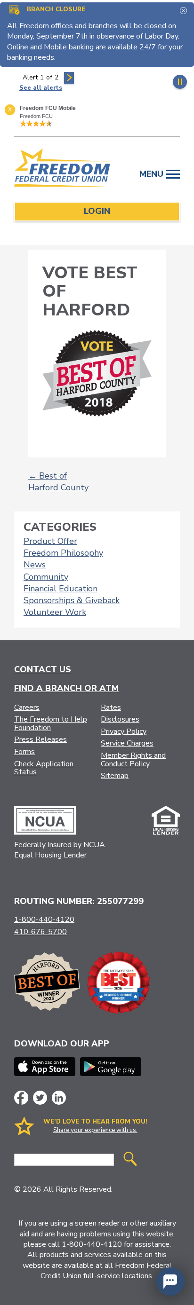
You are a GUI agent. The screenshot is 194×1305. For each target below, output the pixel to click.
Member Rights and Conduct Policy (133, 759)
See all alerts (40, 88)
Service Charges (127, 743)
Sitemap (115, 775)
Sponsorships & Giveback (72, 600)
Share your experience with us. (95, 1130)
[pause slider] (180, 82)
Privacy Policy (123, 731)
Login (97, 211)
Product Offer (50, 541)
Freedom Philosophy (63, 552)
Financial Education (60, 588)
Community (46, 576)
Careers (27, 707)
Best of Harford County (58, 481)
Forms (24, 752)
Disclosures (120, 719)
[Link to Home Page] (62, 169)
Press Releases (40, 739)
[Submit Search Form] (130, 1160)
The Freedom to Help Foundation (50, 723)
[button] (170, 1281)
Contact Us (42, 669)
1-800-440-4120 (44, 919)
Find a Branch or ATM (66, 688)
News (35, 564)
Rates (111, 707)
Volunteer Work (55, 612)
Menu (152, 174)
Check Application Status (43, 768)
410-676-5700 (40, 932)
